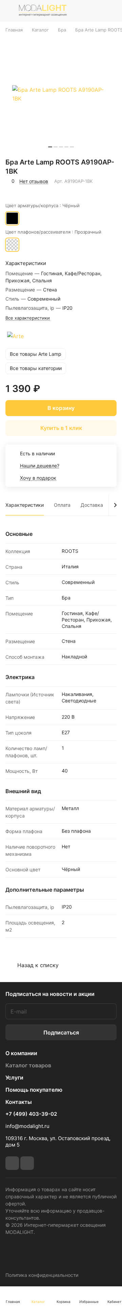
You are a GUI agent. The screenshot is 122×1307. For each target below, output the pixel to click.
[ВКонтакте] (12, 1163)
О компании (21, 1053)
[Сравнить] (26, 190)
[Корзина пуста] (111, 10)
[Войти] (96, 10)
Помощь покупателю (33, 1089)
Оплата (62, 505)
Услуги (14, 1077)
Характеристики (24, 505)
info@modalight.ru (27, 1126)
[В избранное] (11, 190)
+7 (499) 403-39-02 (31, 1114)
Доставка (92, 505)
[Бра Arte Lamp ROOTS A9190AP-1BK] (61, 94)
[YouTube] (27, 1163)
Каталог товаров (28, 1065)
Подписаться (61, 1032)
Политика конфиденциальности (41, 1275)
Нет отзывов (33, 181)
